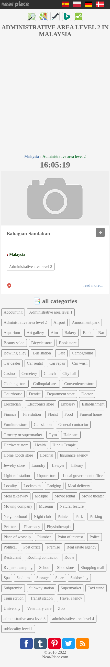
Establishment (93, 404)
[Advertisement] (55, 95)
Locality (10, 486)
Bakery (70, 332)
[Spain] (65, 5)
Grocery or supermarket (23, 435)
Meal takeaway (16, 496)
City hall (69, 373)
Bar (101, 332)
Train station (14, 598)
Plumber (44, 537)
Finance (10, 414)
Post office (31, 547)
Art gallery (35, 332)
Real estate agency (81, 547)
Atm (54, 332)
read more (91, 285)
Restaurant (12, 557)
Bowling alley (15, 353)
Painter (63, 516)
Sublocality (79, 578)
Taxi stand (96, 588)
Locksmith (32, 486)
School (44, 567)
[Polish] (77, 5)
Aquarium (12, 332)
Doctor (87, 394)
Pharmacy (32, 527)
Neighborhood (15, 516)
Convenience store (79, 384)
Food (68, 414)
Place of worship (17, 537)
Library (77, 465)
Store (59, 578)
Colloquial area (45, 384)
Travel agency (70, 598)
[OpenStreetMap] (31, 16)
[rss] (82, 643)
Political (10, 547)
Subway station (41, 588)
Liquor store (46, 475)
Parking (96, 516)
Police (95, 537)
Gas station (43, 424)
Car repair (57, 363)
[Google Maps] (43, 16)
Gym (53, 435)
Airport (59, 322)
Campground (82, 353)
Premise (53, 547)
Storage (42, 578)
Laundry (38, 465)
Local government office (83, 475)
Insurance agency (74, 455)
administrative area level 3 (25, 618)
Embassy (68, 404)
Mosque (41, 496)
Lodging (54, 486)
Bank (87, 332)
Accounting (13, 312)
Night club (42, 516)
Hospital (46, 455)
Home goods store (18, 455)
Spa (7, 578)
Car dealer (12, 363)
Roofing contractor (42, 557)
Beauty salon (14, 343)
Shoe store (65, 567)
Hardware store (16, 445)
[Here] (55, 16)
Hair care (70, 435)
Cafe (61, 353)
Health (40, 445)
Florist (53, 414)
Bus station (42, 353)
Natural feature (72, 506)
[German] (88, 5)
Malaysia (31, 156)
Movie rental (64, 496)
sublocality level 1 (18, 629)
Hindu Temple (64, 445)
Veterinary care (39, 608)
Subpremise (13, 588)
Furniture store (15, 424)
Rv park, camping (18, 567)
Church (50, 373)
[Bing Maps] (66, 16)
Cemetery (29, 373)
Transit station (41, 598)
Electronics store (40, 404)
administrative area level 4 (73, 618)
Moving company (18, 506)
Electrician (12, 404)
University (12, 608)
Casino (9, 373)
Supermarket (71, 588)
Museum (46, 506)
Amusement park (86, 322)
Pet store (10, 527)
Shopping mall (92, 567)
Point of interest (70, 537)
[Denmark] (100, 5)
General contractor (73, 424)
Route (69, 557)
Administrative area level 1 (50, 312)
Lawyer (58, 465)
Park (79, 516)
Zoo (61, 608)
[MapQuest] (78, 16)
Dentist (34, 394)
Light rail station (17, 475)
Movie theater (93, 496)
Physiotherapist (59, 527)
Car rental (35, 363)
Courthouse (13, 394)
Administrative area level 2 (30, 266)
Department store (61, 394)
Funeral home (91, 414)
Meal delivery (79, 486)
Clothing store (15, 384)
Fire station (32, 414)
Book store (67, 343)
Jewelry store (14, 465)
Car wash (79, 363)
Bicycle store (41, 343)
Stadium (23, 578)
